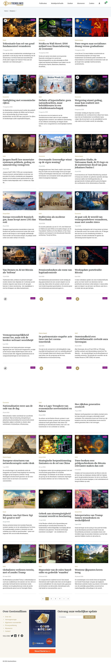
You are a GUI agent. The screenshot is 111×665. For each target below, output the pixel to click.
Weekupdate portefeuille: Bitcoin (88, 271)
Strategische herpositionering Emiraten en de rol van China (55, 462)
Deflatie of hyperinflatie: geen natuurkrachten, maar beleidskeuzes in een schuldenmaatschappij (55, 104)
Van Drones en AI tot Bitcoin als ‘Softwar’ (18, 271)
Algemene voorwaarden (13, 622)
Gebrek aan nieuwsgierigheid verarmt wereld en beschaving (55, 515)
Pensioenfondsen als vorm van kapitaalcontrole (55, 271)
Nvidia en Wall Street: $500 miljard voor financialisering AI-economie (54, 46)
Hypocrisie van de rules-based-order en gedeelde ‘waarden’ (55, 571)
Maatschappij (79, 40)
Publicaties (43, 3)
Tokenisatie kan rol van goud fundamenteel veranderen (18, 45)
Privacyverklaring (11, 625)
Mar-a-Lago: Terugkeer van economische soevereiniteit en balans (55, 408)
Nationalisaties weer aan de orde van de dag (18, 407)
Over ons (8, 617)
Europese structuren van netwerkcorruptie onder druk (18, 462)
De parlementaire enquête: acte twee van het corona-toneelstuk (55, 339)
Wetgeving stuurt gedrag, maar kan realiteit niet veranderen (88, 103)
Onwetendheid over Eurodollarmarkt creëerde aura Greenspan (91, 339)
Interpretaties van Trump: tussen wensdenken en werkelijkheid (89, 518)
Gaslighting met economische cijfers (19, 101)
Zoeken (91, 3)
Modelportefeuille (57, 3)
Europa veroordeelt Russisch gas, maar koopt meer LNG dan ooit (19, 220)
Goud (4, 40)
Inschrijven (89, 617)
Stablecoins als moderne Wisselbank (52, 218)
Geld (40, 97)
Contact (7, 631)
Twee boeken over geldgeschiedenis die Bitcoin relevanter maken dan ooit (90, 463)
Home (6, 11)
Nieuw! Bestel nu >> (42, 651)
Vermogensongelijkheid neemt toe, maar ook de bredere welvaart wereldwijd (18, 338)
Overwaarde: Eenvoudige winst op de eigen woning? (55, 161)
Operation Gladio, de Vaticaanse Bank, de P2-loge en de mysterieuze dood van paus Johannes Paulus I (91, 163)
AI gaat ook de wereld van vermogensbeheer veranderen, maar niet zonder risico (91, 220)
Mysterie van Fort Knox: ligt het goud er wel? (18, 516)
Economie (42, 40)
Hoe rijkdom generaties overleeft (87, 405)
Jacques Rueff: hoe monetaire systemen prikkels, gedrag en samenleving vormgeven (19, 162)
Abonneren (81, 3)
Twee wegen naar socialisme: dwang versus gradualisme (90, 45)
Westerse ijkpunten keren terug (89, 571)
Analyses (12, 11)
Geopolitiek (6, 213)
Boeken (70, 3)
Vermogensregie (10, 619)
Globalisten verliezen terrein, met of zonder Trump (18, 571)
